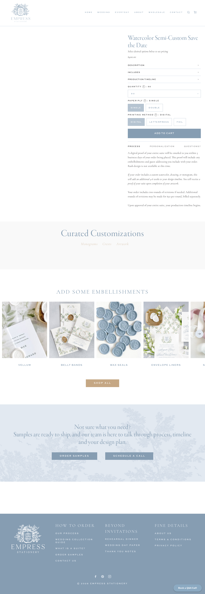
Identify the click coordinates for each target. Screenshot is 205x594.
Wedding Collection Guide (74, 541)
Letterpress (159, 122)
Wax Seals (119, 365)
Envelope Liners (166, 365)
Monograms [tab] (89, 244)
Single (136, 107)
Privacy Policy (168, 545)
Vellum (24, 365)
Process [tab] (134, 146)
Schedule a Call (129, 455)
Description (136, 65)
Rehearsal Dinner (122, 539)
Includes (134, 72)
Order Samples (74, 455)
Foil (180, 122)
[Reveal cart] (195, 12)
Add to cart (164, 133)
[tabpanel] (164, 179)
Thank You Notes (120, 551)
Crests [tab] (107, 244)
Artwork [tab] (122, 244)
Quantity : (139, 86)
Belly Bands (71, 365)
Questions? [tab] (192, 146)
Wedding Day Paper (122, 545)
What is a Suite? (70, 548)
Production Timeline (142, 79)
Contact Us (66, 560)
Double (154, 107)
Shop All (102, 382)
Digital (136, 122)
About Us (163, 533)
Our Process (67, 533)
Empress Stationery (109, 583)
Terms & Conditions (173, 539)
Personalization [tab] (162, 146)
